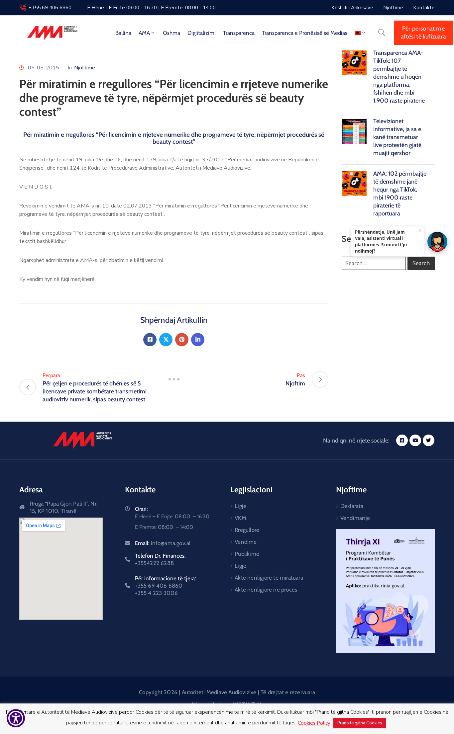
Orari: (141, 509)
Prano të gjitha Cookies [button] (359, 723)
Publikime (247, 553)
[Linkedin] (197, 339)
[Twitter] (165, 339)
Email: (163, 543)
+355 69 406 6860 (50, 7)
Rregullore (247, 530)
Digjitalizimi (201, 33)
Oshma (171, 33)
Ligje (240, 506)
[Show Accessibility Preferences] (16, 718)
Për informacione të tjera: (165, 585)
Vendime (246, 541)
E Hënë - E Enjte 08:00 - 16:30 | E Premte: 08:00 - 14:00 (151, 7)
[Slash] (174, 379)
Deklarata (352, 506)
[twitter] (428, 440)
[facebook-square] (402, 440)
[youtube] (415, 440)
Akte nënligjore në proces (266, 589)
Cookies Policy (314, 723)
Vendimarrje (355, 518)
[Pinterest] (181, 339)
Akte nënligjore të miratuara (269, 577)
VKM (240, 518)
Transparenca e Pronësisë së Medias (304, 33)
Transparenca (239, 33)
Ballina (123, 33)
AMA (144, 33)
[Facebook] (150, 339)
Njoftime (84, 67)
